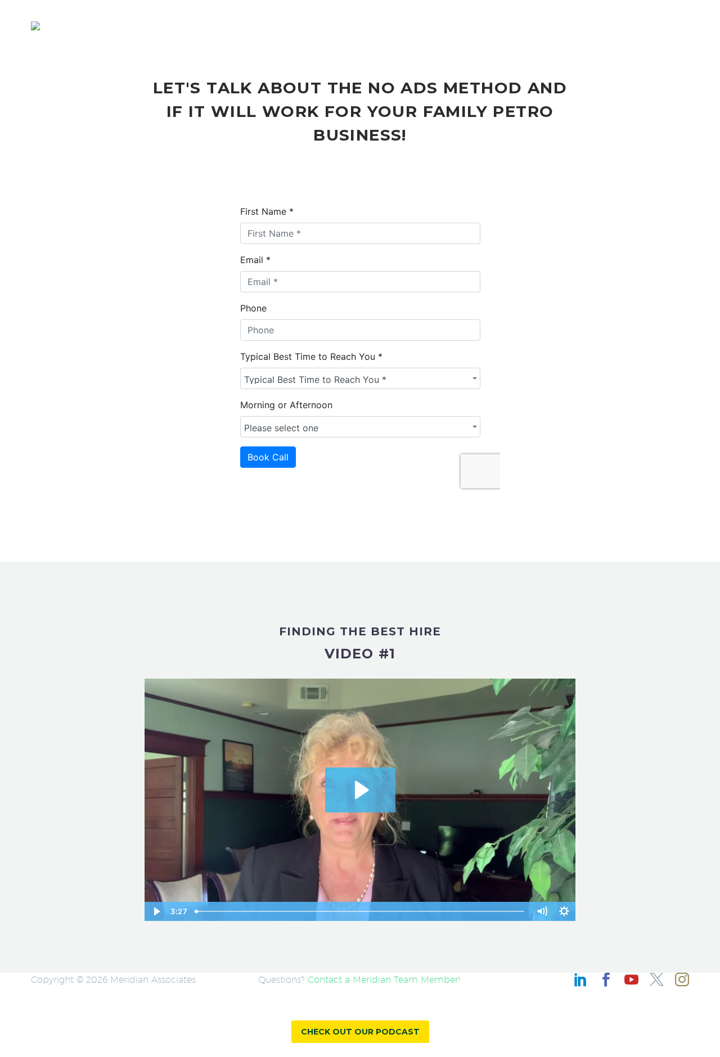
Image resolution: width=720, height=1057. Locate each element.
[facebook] (606, 980)
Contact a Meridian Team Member (383, 979)
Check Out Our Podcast (360, 1032)
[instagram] (682, 980)
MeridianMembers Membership (490, 25)
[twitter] (657, 980)
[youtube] (631, 980)
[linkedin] (581, 980)
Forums (671, 25)
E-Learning (607, 25)
